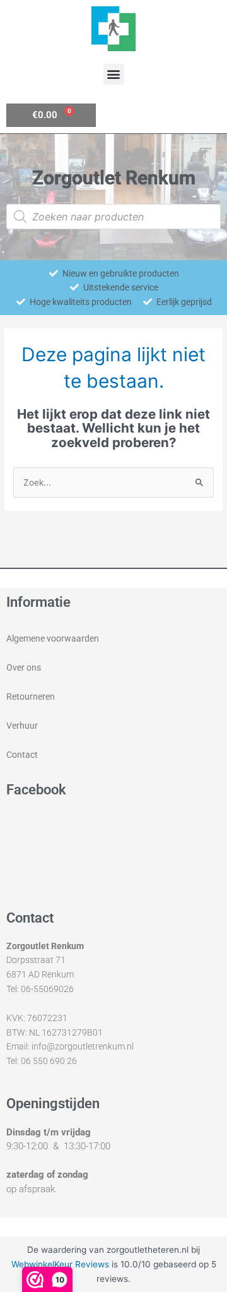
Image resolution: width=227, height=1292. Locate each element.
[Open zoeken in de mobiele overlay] (113, 216)
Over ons (23, 667)
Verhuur (22, 726)
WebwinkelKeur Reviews (60, 1264)
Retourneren (30, 696)
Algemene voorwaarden (52, 638)
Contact (22, 755)
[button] (113, 74)
